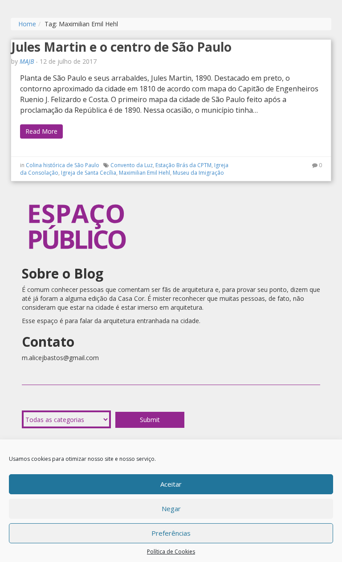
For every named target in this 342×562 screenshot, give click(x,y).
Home (27, 24)
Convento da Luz (131, 165)
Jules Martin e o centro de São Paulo (121, 46)
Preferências (171, 533)
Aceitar (171, 484)
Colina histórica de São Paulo (62, 165)
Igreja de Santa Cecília (88, 172)
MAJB (27, 61)
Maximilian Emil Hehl (144, 172)
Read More (41, 131)
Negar (171, 508)
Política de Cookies (171, 551)
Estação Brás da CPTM (183, 165)
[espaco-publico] (77, 194)
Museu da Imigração (198, 172)
